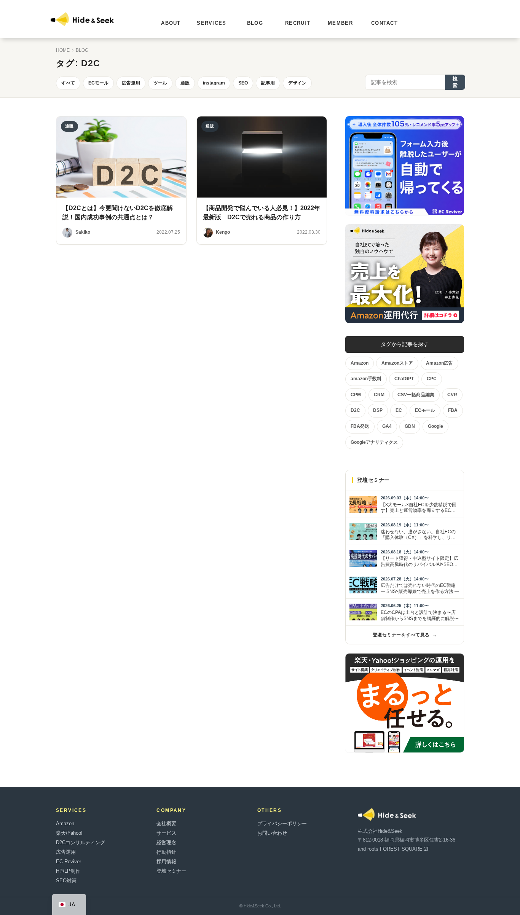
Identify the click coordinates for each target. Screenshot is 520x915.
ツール (160, 83)
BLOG (255, 23)
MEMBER (340, 23)
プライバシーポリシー (282, 823)
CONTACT (384, 23)
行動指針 (166, 852)
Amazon (65, 823)
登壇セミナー (171, 871)
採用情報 (166, 861)
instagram (214, 83)
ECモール (98, 83)
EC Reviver (68, 861)
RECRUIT (297, 23)
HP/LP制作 (68, 871)
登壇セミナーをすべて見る (405, 635)
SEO (243, 83)
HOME (63, 50)
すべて (68, 83)
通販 (185, 83)
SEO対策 (66, 880)
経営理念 (166, 842)
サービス (166, 833)
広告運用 (131, 83)
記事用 (268, 83)
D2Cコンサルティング (80, 842)
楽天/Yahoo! (69, 833)
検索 (455, 82)
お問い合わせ (272, 833)
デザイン (297, 83)
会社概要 (166, 823)
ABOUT (171, 23)
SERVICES (211, 23)
